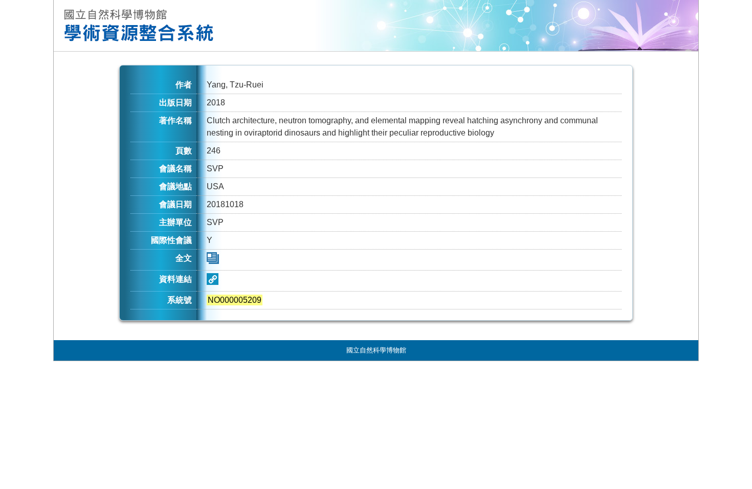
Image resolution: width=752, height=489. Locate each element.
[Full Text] (213, 261)
